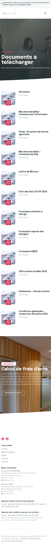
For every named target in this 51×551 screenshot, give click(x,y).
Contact (4, 462)
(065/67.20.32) (8, 5)
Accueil (4, 449)
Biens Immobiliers (8, 452)
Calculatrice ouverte (13, 393)
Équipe (4, 455)
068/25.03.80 (25, 5)
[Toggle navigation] (45, 13)
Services (4, 458)
